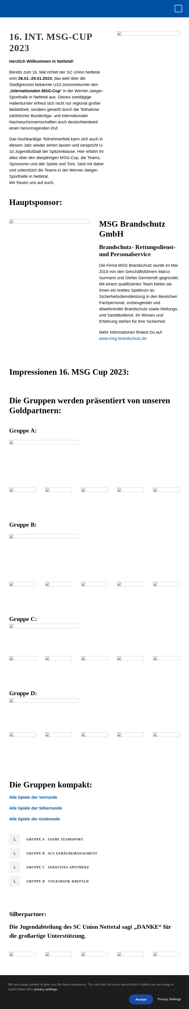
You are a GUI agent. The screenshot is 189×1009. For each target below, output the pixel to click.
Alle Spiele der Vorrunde (33, 797)
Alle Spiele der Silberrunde (35, 808)
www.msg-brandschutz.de (123, 338)
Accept (141, 999)
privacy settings (45, 989)
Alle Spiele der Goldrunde (34, 819)
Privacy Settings (169, 999)
